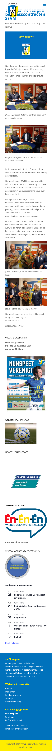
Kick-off (17, 636)
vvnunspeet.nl (28, 744)
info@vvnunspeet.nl (20, 728)
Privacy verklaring (13, 701)
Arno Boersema (17, 23)
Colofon (8, 688)
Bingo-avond (20, 617)
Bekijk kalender (12, 642)
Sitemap (9, 698)
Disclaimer (10, 691)
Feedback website (13, 695)
